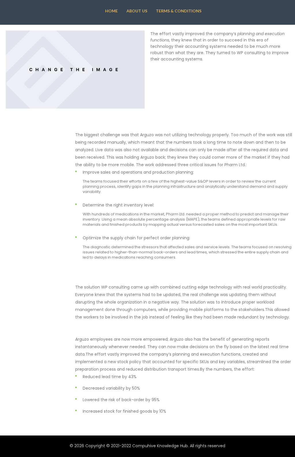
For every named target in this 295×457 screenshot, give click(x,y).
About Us (136, 10)
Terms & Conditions (178, 10)
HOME (111, 10)
